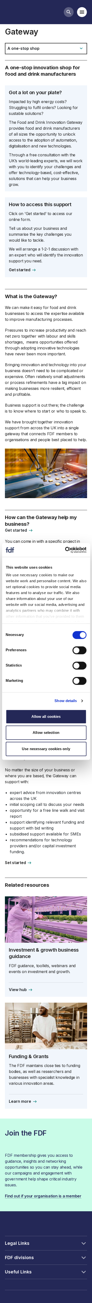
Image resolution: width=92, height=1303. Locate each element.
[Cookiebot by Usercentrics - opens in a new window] (65, 550)
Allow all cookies (46, 716)
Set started (15, 862)
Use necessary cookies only (46, 749)
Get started (19, 269)
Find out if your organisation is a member (43, 1196)
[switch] (79, 650)
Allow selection (46, 732)
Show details (65, 701)
